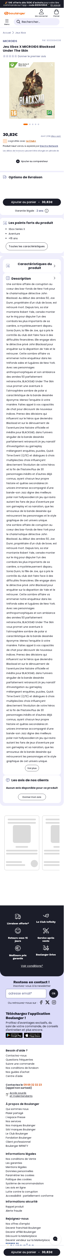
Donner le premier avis (32, 56)
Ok (53, 993)
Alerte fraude (14, 1211)
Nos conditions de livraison (22, 1068)
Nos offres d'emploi (18, 1224)
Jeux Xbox (20, 32)
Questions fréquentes (19, 1059)
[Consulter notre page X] (47, 1003)
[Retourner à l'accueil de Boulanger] (14, 13)
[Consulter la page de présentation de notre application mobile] (14, 1035)
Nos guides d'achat (17, 1072)
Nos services (13, 1121)
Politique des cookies (19, 1179)
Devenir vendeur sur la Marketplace (28, 1240)
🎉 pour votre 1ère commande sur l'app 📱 (31, 3)
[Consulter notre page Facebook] (41, 1003)
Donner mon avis (32, 797)
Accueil (7, 32)
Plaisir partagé (14, 1113)
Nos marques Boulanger (20, 1125)
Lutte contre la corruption (22, 1191)
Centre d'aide (14, 1076)
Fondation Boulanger (18, 1137)
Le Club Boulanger (17, 1133)
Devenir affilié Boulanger (21, 1232)
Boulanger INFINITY (17, 1146)
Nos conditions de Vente (21, 1159)
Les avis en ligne (16, 1187)
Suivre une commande (20, 1064)
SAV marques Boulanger (21, 1129)
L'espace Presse (15, 1117)
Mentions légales (16, 1167)
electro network (49, 145)
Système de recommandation (25, 1183)
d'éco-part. (56, 136)
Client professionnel (18, 1142)
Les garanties (14, 1163)
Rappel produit (15, 1206)
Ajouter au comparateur (34, 161)
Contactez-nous (16, 1055)
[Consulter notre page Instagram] (54, 1003)
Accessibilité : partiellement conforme (29, 1196)
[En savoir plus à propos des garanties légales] (46, 211)
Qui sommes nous (17, 1109)
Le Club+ (31, 141)
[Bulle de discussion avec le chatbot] (55, 1239)
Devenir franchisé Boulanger (23, 1228)
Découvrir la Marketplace (21, 1236)
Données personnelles (19, 1171)
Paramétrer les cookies (20, 1175)
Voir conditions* (32, 966)
